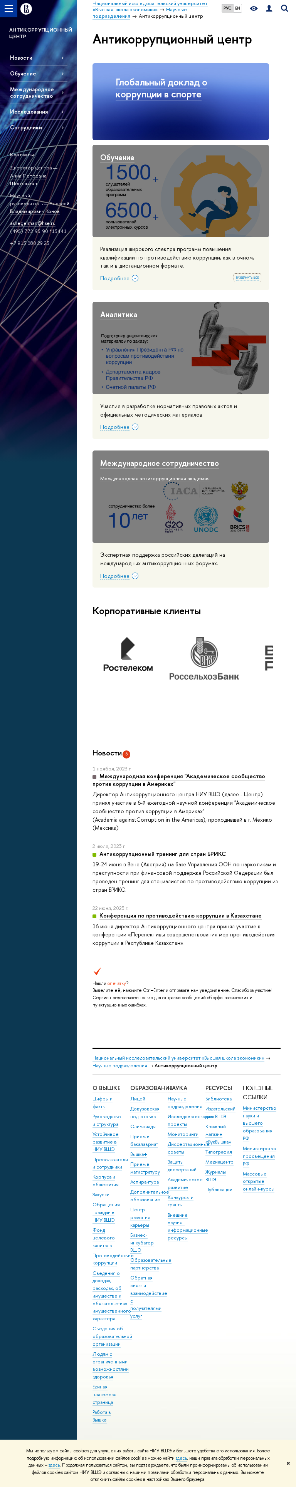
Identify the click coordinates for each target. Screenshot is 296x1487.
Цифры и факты (102, 1102)
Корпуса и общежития (105, 1181)
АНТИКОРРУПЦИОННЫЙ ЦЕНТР (40, 33)
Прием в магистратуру (145, 1168)
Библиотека (218, 1098)
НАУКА (177, 1088)
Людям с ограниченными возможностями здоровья (110, 1365)
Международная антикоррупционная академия (155, 478)
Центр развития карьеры (140, 1217)
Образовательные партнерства (151, 1264)
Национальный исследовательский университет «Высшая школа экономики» (178, 1058)
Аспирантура (144, 1182)
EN (237, 8)
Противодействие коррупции (113, 1259)
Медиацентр (219, 1162)
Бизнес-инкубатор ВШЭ (142, 1243)
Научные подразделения (119, 1065)
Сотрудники (26, 127)
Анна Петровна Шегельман (28, 179)
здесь (181, 1458)
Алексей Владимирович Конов (39, 207)
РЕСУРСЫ (218, 1088)
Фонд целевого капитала (103, 1238)
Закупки (100, 1194)
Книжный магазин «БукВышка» (218, 1134)
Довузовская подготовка (145, 1112)
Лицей (137, 1098)
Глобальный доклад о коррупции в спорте (161, 87)
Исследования (29, 111)
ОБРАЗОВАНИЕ (151, 1088)
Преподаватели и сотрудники (110, 1163)
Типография (218, 1152)
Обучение (23, 73)
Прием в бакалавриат (144, 1140)
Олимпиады (143, 1126)
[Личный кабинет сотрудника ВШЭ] (269, 8)
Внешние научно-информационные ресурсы (188, 1226)
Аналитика (118, 314)
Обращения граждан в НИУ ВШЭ (106, 1212)
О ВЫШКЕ (106, 1088)
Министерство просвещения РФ (259, 1156)
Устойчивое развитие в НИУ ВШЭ (105, 1142)
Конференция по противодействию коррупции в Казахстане (180, 915)
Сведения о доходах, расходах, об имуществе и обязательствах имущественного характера (111, 1296)
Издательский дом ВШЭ (220, 1112)
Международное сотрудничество (32, 92)
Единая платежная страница (104, 1394)
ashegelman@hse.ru (33, 222)
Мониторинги (183, 1134)
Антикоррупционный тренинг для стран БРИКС (162, 854)
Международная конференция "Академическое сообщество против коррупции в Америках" (178, 780)
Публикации (218, 1189)
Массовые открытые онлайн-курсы (258, 1181)
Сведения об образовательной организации (112, 1336)
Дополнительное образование (149, 1196)
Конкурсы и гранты (180, 1201)
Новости (21, 57)
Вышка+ (138, 1154)
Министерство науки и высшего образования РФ (259, 1123)
